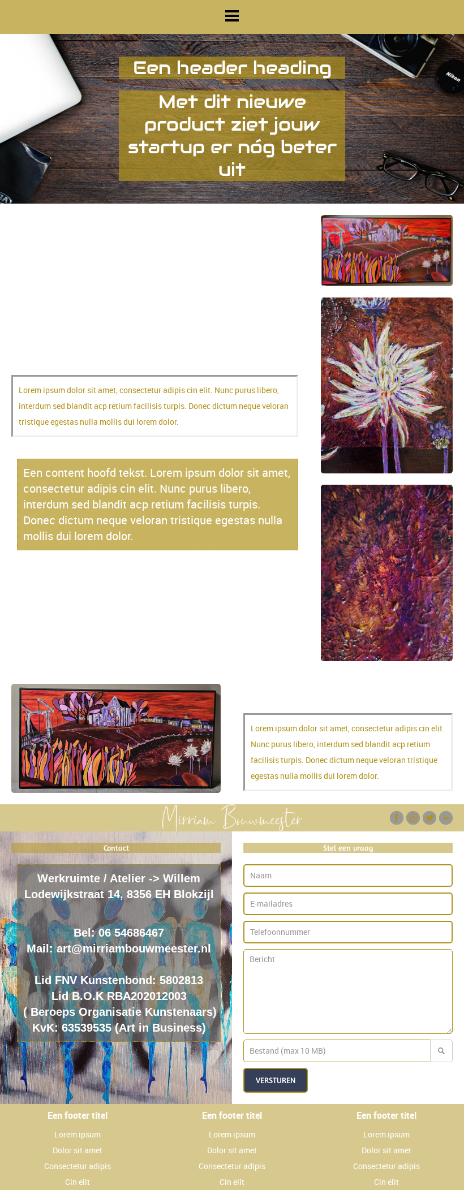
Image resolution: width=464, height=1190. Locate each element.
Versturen (275, 1080)
